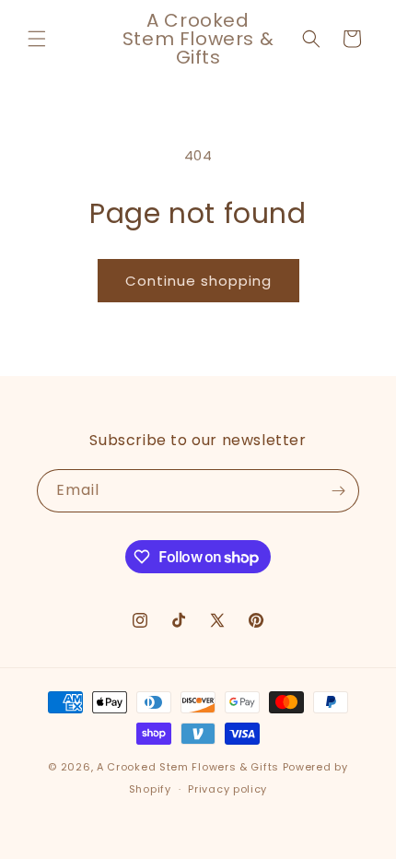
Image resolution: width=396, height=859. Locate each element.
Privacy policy (227, 789)
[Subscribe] (338, 490)
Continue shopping (198, 280)
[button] (37, 38)
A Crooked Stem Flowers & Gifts (188, 766)
